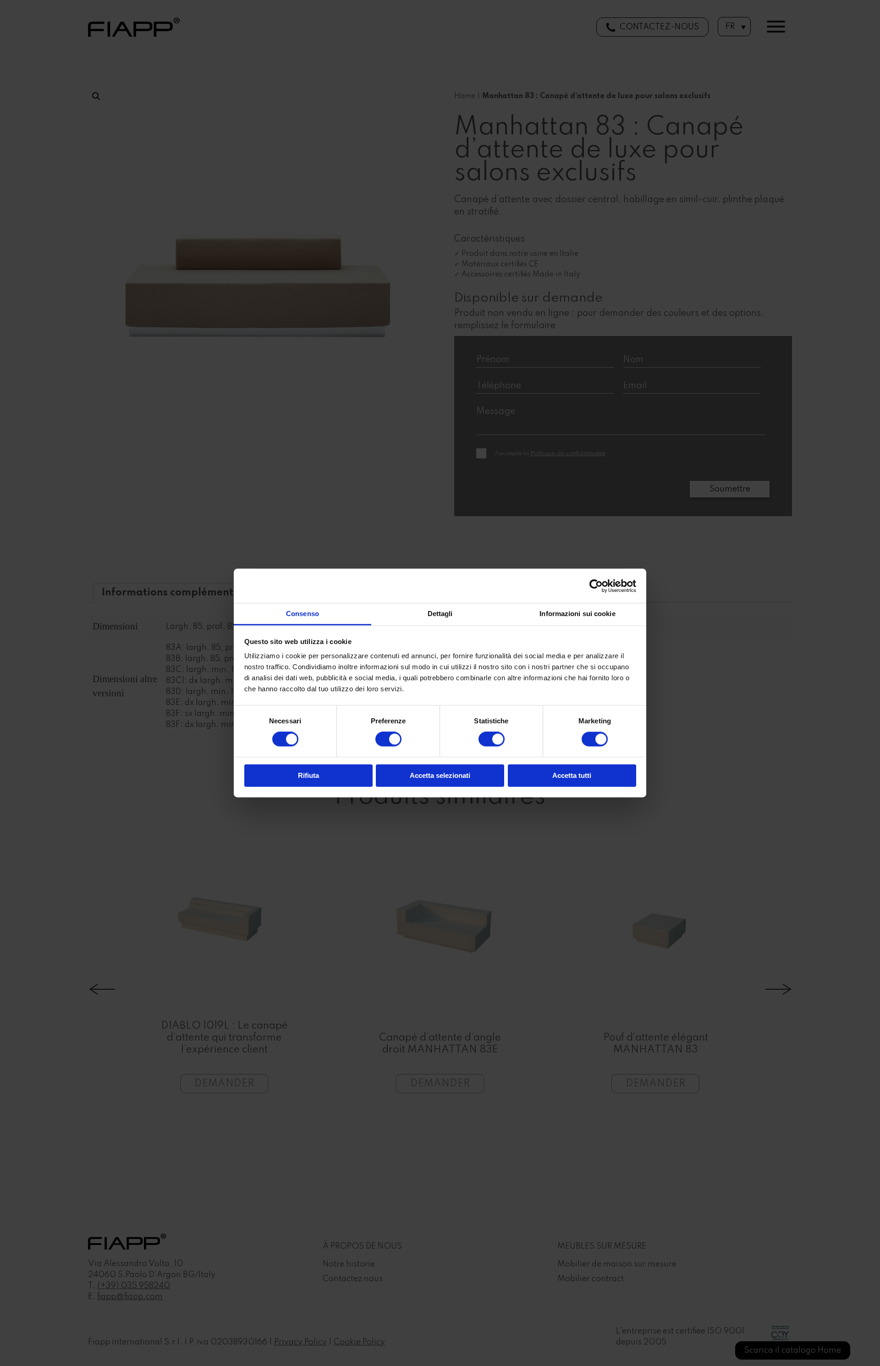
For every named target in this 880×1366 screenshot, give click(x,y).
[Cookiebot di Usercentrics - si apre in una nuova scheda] (596, 586)
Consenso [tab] (302, 613)
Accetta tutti (571, 775)
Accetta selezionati (440, 775)
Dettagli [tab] (440, 613)
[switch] (388, 739)
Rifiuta (308, 775)
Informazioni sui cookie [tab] (577, 613)
